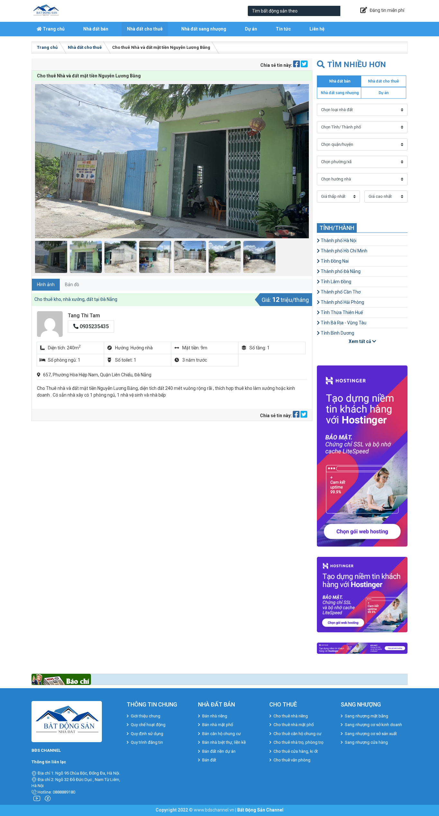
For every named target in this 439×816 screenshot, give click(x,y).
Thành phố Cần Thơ (340, 291)
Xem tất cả (360, 341)
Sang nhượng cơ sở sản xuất (371, 733)
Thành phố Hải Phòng (342, 302)
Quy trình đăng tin (147, 742)
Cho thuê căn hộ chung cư (297, 733)
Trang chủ (53, 28)
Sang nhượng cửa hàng (366, 742)
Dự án (251, 28)
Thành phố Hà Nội (338, 240)
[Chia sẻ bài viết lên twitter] (304, 65)
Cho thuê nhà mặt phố (293, 724)
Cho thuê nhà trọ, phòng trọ (298, 742)
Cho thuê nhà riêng (290, 716)
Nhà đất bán (95, 28)
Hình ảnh (46, 284)
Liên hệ (317, 28)
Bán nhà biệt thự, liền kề (224, 742)
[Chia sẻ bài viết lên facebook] (297, 65)
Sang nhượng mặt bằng (366, 716)
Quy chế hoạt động (148, 724)
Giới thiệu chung (145, 716)
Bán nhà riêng (214, 716)
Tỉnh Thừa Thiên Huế (341, 312)
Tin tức (283, 28)
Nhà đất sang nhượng (203, 28)
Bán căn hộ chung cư (221, 733)
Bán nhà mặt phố (217, 724)
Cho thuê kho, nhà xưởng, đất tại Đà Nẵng (75, 299)
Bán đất (209, 760)
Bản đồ (72, 284)
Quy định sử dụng (147, 733)
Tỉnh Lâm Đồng (335, 281)
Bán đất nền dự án (219, 751)
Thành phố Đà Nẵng (340, 271)
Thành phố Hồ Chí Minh (343, 250)
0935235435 (93, 326)
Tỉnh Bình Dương (337, 333)
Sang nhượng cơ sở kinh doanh (373, 724)
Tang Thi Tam (84, 315)
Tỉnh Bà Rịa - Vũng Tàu (343, 322)
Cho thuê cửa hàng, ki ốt (295, 751)
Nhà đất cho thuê (145, 28)
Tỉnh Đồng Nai (334, 261)
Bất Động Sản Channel (260, 809)
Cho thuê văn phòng (291, 760)
